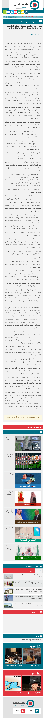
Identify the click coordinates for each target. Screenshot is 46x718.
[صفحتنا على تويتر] (12, 12)
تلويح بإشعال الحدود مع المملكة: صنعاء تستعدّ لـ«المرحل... (28, 576)
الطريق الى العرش (9, 493)
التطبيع (38, 692)
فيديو (32, 646)
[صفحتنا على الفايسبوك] (8, 12)
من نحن (31, 710)
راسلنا (18, 710)
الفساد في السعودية (9, 528)
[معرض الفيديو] (5, 12)
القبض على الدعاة (9, 455)
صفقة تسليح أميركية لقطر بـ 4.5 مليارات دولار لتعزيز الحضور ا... (28, 605)
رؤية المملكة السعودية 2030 (9, 547)
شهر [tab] (31, 570)
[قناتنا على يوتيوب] (15, 12)
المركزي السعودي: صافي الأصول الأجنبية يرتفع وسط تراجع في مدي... (27, 590)
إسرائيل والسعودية (9, 510)
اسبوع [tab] (39, 570)
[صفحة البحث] (19, 12)
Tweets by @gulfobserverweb (32, 640)
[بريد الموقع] (22, 12)
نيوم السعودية (9, 474)
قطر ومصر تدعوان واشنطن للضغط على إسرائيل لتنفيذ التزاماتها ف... (27, 583)
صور (33, 673)
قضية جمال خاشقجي (9, 437)
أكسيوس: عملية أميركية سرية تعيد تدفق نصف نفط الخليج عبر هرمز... (28, 597)
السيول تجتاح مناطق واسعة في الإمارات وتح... (25, 665)
